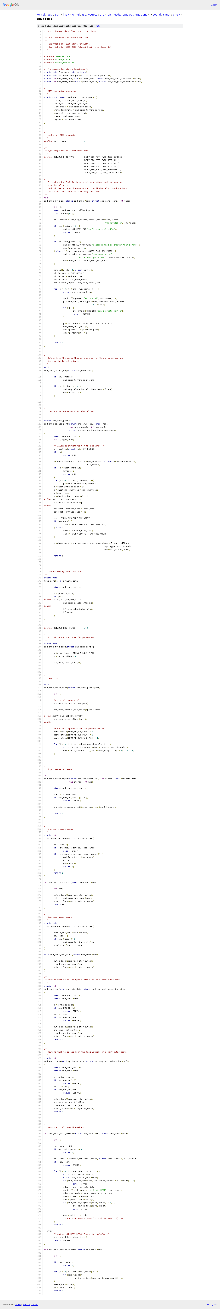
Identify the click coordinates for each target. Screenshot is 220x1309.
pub (50, 14)
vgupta (92, 14)
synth (166, 14)
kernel (41, 14)
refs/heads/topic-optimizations (127, 14)
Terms (34, 1304)
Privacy (26, 1304)
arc (102, 14)
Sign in (214, 4)
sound (157, 14)
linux (66, 14)
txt (207, 1304)
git (84, 14)
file (98, 26)
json (214, 1304)
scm (57, 14)
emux (176, 14)
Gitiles (18, 1304)
